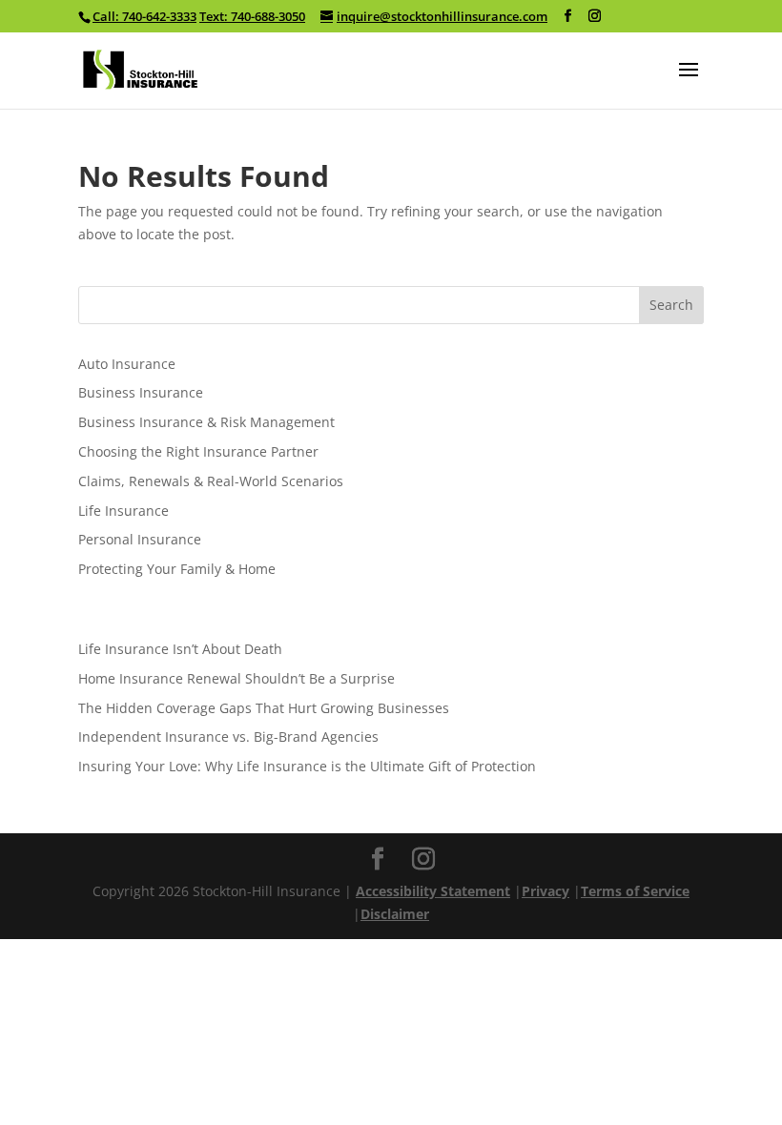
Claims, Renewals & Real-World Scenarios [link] (210, 481)
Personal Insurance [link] (139, 539)
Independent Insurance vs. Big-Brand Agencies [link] (228, 736)
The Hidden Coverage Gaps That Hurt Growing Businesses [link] (263, 708)
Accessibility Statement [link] (433, 891)
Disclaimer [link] (394, 914)
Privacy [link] (545, 891)
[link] (140, 68)
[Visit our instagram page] (594, 16)
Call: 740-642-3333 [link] (144, 16)
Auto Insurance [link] (126, 364)
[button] (688, 82)
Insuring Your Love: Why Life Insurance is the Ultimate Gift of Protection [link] (307, 766)
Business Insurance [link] (140, 392)
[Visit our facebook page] (568, 16)
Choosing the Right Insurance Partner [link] (198, 451)
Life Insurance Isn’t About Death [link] (180, 649)
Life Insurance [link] (123, 510)
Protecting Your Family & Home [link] (177, 569)
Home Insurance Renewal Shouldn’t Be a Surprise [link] (236, 678)
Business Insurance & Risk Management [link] (206, 422)
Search (671, 305)
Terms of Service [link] (635, 891)
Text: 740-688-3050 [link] (252, 16)
